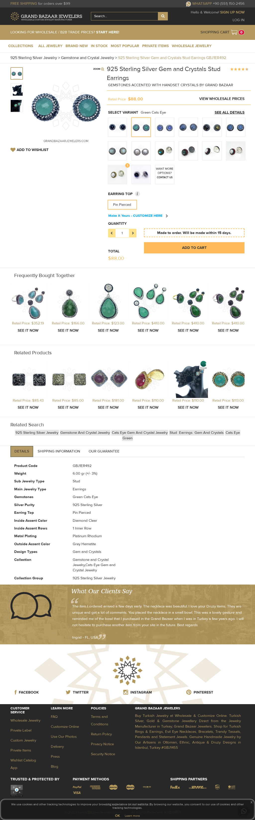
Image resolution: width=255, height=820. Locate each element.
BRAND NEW (76, 46)
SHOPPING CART (215, 32)
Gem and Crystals (209, 432)
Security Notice (103, 754)
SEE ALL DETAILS (230, 112)
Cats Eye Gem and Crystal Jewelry (140, 432)
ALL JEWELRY (50, 46)
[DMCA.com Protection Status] (16, 790)
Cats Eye (233, 432)
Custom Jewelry (23, 740)
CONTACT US (165, 177)
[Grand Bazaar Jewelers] (46, 16)
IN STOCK (99, 46)
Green (127, 438)
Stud (174, 432)
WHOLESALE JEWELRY (192, 46)
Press (55, 756)
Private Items (20, 750)
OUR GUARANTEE (104, 451)
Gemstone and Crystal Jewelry (85, 432)
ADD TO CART (194, 247)
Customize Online (65, 726)
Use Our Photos (64, 736)
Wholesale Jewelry (25, 720)
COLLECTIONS (20, 46)
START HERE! (107, 32)
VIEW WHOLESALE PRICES (222, 98)
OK (117, 816)
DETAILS (21, 451)
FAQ (54, 716)
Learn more (132, 816)
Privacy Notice (102, 744)
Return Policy (101, 734)
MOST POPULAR (125, 46)
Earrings (186, 432)
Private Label (20, 730)
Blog (54, 766)
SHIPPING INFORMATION (59, 451)
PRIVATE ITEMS (155, 46)
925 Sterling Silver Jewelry (36, 432)
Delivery (57, 746)
